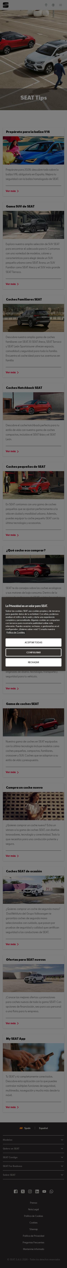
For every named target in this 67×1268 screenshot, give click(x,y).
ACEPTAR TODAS (33, 642)
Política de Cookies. (15, 632)
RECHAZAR (33, 662)
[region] (33, 634)
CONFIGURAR (33, 652)
